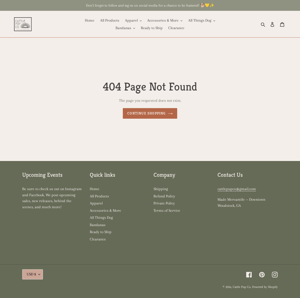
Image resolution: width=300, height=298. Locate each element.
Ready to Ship (101, 232)
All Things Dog (101, 217)
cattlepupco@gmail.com (237, 189)
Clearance (98, 239)
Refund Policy (164, 196)
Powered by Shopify (265, 287)
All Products (99, 196)
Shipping (161, 189)
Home (94, 189)
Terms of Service (167, 210)
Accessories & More (105, 210)
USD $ (31, 274)
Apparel (96, 203)
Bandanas (97, 225)
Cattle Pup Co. (242, 287)
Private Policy (164, 203)
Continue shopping (146, 113)
